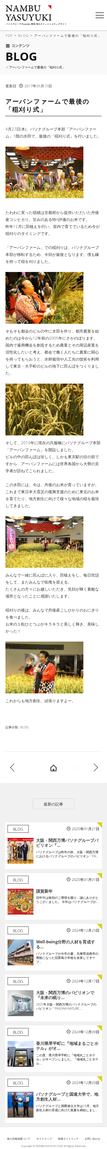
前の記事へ (27, 767)
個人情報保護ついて (18, 1138)
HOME (53, 767)
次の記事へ (76, 767)
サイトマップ (44, 1138)
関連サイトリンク (68, 1138)
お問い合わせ (92, 1138)
